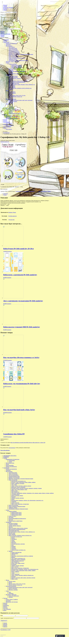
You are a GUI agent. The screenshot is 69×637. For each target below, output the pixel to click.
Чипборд (11, 89)
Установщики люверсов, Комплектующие (18, 60)
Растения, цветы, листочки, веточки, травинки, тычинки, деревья (26, 488)
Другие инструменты (13, 50)
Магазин (5, 5)
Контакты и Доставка (8, 7)
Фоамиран (11, 107)
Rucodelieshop (6, 132)
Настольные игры (10, 463)
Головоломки (12, 460)
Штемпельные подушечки (15, 113)
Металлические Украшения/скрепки (17, 82)
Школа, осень (14, 490)
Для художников (7, 126)
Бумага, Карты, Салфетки (12, 116)
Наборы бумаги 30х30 (16, 67)
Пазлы (7, 464)
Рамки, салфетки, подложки (17, 483)
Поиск (15, 12)
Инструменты (9, 45)
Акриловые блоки (13, 48)
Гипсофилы (14, 539)
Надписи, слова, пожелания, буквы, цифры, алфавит (23, 482)
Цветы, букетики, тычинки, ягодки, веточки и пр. (20, 88)
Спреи (10, 97)
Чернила (11, 111)
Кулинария (13, 564)
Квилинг (5, 119)
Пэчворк (5, 120)
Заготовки (11, 70)
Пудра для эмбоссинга (14, 109)
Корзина (5, 8)
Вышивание (6, 605)
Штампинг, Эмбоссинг (11, 108)
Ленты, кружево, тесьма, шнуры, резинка (18, 80)
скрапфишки (44, 191)
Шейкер (13, 557)
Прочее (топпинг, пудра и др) (15, 96)
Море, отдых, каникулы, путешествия (20, 504)
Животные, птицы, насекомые (18, 487)
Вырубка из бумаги (13, 76)
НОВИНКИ (6, 39)
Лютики (13, 541)
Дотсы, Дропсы (12, 93)
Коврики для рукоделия (14, 53)
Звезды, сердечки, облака (17, 495)
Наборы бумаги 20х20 (16, 66)
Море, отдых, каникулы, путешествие (20, 568)
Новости (5, 626)
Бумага (7, 62)
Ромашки (13, 546)
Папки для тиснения (13, 56)
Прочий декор (12, 85)
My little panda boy (12, 216)
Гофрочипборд (14, 553)
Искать (2, 30)
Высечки (11, 79)
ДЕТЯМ (5, 41)
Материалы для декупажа (12, 118)
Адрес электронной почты (7, 618)
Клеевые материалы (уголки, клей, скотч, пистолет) (20, 100)
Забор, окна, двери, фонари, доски (19, 489)
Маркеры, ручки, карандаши (12, 61)
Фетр (10, 105)
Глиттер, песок (12, 91)
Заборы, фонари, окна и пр (17, 560)
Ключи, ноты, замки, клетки (17, 563)
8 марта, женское (15, 502)
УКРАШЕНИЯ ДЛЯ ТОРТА (9, 455)
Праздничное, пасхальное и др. (18, 481)
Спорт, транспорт (15, 574)
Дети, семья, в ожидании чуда (18, 558)
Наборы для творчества (11, 43)
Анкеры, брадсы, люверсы (15, 78)
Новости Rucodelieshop (5, 450)
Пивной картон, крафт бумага (15, 73)
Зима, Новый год (15, 491)
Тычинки (13, 547)
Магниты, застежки (13, 589)
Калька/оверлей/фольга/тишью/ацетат (17, 71)
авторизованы (12, 447)
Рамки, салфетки (15, 571)
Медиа (7, 90)
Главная (5, 6)
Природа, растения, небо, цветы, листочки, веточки (23, 577)
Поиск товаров (4, 28)
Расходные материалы (11, 99)
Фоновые (13, 496)
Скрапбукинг (6, 42)
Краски (10, 94)
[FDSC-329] (14, 182)
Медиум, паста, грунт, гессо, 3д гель (17, 95)
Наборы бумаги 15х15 (16, 65)
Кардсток (11, 72)
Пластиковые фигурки (14, 83)
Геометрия (13, 501)
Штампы (11, 112)
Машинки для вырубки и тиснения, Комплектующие (21, 54)
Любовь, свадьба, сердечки (17, 498)
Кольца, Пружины (13, 101)
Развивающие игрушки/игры (12, 459)
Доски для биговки (13, 49)
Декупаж (5, 114)
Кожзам (10, 106)
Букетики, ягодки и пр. (16, 536)
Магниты (11, 102)
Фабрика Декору (12, 212)
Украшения (8, 74)
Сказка (12, 572)
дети (39, 191)
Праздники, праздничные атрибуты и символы (22, 556)
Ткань (7, 103)
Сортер (10, 461)
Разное (12, 499)
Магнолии (13, 542)
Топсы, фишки (12, 87)
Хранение (8, 44)
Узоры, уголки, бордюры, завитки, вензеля (21, 485)
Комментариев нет (5, 141)
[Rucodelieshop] (8, 27)
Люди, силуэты (14, 566)
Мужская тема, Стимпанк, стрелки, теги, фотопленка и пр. (24, 569)
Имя (1, 615)
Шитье (4, 128)
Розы (12, 545)
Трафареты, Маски (13, 59)
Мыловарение (6, 122)
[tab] (35, 193)
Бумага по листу (12, 68)
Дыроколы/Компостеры (14, 51)
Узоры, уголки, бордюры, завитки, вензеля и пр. (22, 575)
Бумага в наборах (13, 64)
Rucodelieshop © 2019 (5, 629)
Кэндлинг (5, 124)
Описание (5, 193)
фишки (49, 191)
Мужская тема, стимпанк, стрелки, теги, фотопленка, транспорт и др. (27, 500)
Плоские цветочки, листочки (18, 543)
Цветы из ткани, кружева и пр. (18, 549)
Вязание (5, 606)
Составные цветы (15, 494)
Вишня (13, 537)
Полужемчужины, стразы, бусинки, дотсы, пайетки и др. (22, 84)
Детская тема (11, 219)
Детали (5, 194)
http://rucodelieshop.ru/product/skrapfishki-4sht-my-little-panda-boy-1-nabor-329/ (28, 442)
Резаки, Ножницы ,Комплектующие (17, 58)
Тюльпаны (13, 548)
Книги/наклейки (10, 465)
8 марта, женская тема (16, 552)
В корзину (9, 251)
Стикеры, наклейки (13, 77)
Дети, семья (14, 484)
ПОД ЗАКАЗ (12, 47)
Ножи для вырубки (13, 55)
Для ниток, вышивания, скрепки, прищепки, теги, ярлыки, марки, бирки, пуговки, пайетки (32, 493)
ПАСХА (13, 554)
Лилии (12, 540)
